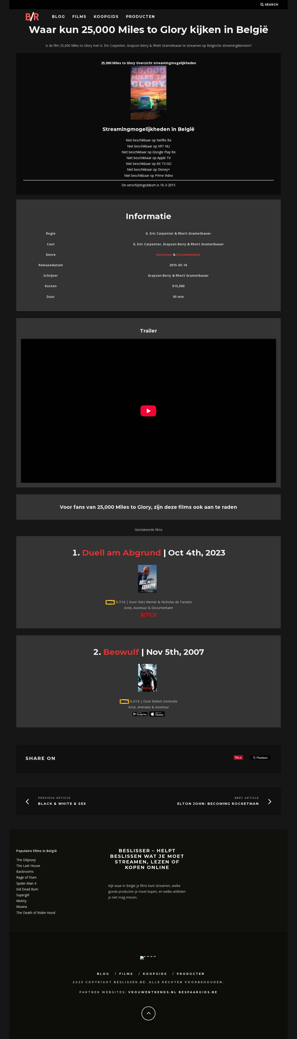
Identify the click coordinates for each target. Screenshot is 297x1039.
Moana (21, 906)
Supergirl (22, 895)
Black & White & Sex (62, 804)
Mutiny (21, 901)
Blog (58, 16)
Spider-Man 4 (26, 883)
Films (79, 16)
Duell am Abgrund (121, 553)
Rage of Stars (26, 877)
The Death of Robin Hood (35, 912)
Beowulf (121, 652)
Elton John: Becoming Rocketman (218, 804)
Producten (140, 16)
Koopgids (106, 16)
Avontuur (164, 254)
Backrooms (25, 871)
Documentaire (188, 254)
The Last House (28, 865)
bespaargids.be (198, 992)
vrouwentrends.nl (152, 992)
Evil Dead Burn (27, 889)
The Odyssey (26, 860)
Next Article (247, 797)
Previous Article (54, 797)
